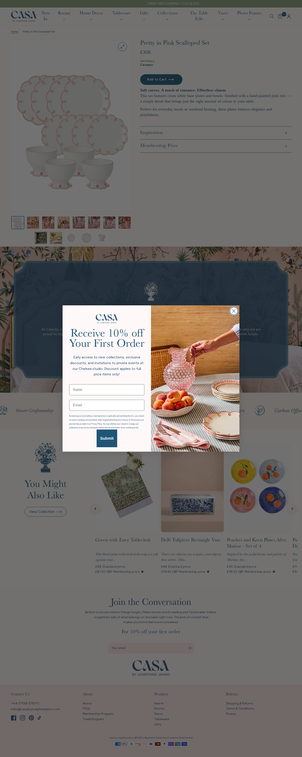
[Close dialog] (234, 311)
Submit (107, 438)
